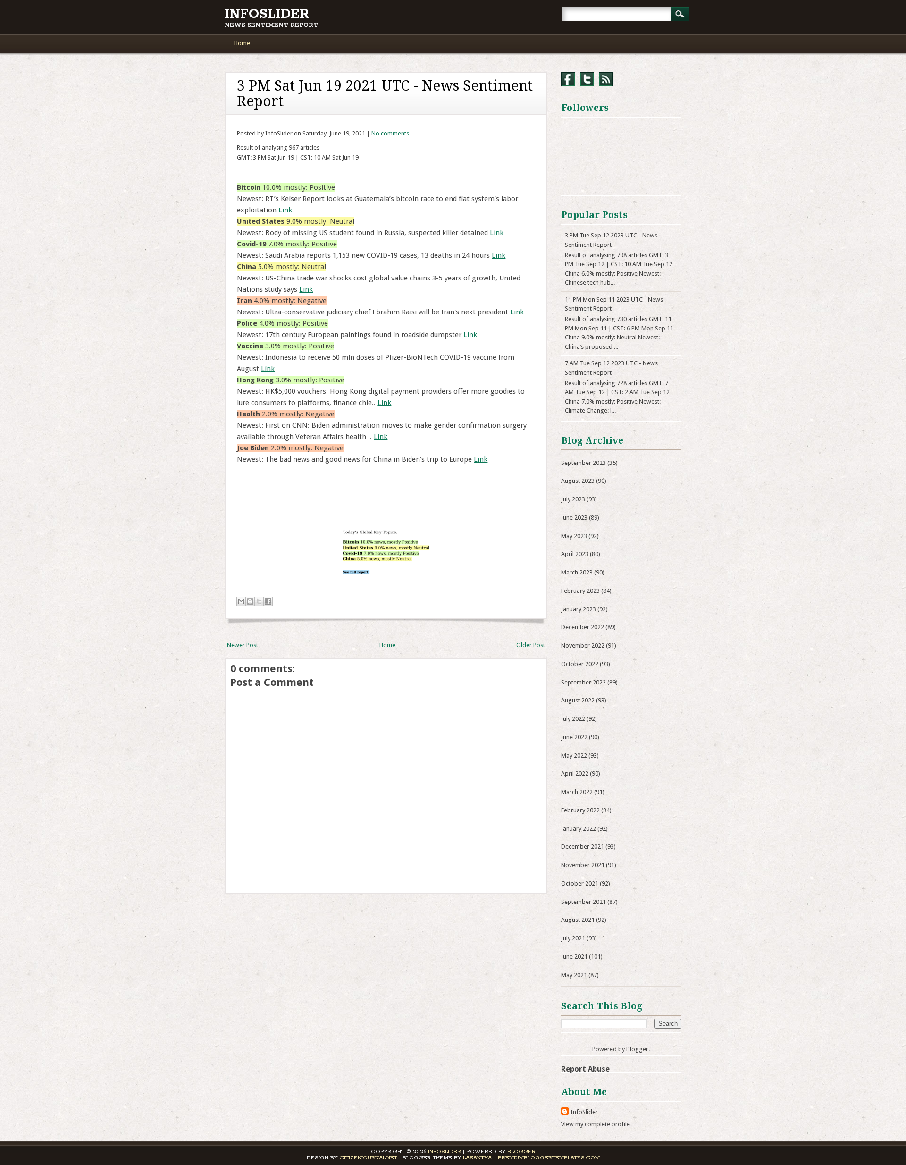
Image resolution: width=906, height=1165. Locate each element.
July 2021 (573, 938)
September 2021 (583, 901)
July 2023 (573, 499)
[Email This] (241, 601)
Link (285, 210)
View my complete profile (595, 1124)
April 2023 (574, 553)
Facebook (568, 79)
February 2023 (580, 590)
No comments (390, 133)
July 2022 (573, 718)
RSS (606, 79)
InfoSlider (267, 14)
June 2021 (574, 956)
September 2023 (583, 462)
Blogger (637, 1049)
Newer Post (242, 645)
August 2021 (578, 919)
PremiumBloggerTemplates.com (549, 1157)
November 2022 (582, 645)
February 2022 (580, 810)
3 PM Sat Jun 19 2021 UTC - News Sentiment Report (385, 93)
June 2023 (574, 517)
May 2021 (574, 975)
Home (242, 43)
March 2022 (577, 791)
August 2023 (578, 480)
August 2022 (578, 700)
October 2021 (579, 883)
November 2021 (582, 865)
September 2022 (583, 682)
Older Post (530, 645)
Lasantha (477, 1157)
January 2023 (578, 609)
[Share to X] (259, 601)
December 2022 (582, 627)
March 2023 (577, 572)
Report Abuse (585, 1068)
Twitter (587, 79)
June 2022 (574, 737)
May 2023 (574, 536)
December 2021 (582, 846)
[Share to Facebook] (268, 601)
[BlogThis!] (250, 601)
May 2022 (574, 755)
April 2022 (574, 773)
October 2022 (579, 663)
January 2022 (578, 828)
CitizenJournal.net (368, 1157)
